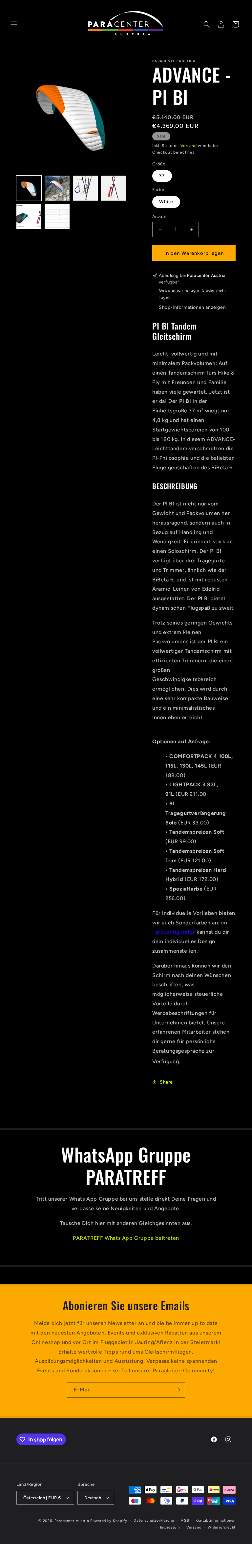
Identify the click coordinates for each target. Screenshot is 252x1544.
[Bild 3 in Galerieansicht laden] (85, 188)
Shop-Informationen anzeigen (192, 307)
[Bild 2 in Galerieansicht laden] (57, 188)
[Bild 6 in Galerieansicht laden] (57, 216)
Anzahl (159, 216)
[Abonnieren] (177, 1390)
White (166, 202)
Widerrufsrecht (222, 1527)
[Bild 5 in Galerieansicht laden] (28, 216)
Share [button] (166, 1082)
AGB (185, 1520)
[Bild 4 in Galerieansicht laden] (113, 188)
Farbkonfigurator (173, 932)
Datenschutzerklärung (154, 1520)
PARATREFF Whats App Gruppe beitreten (126, 1238)
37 (162, 176)
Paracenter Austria (71, 1521)
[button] (14, 24)
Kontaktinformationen (216, 1520)
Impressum (170, 1527)
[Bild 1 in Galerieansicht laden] (28, 188)
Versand (188, 145)
